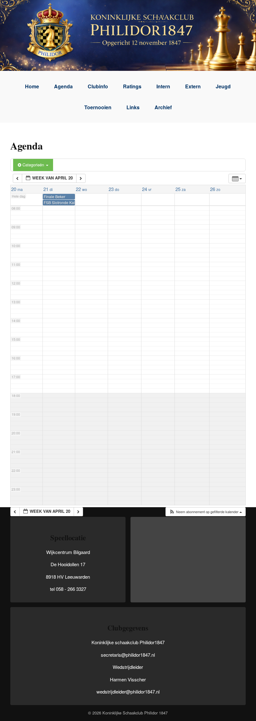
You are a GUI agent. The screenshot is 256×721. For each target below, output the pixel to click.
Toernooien (97, 107)
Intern (163, 86)
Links (133, 107)
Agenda (63, 86)
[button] (205, 512)
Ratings (132, 86)
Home (32, 86)
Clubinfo (98, 86)
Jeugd (223, 86)
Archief (163, 107)
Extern (193, 86)
